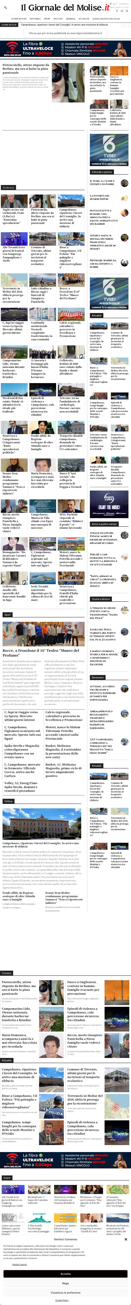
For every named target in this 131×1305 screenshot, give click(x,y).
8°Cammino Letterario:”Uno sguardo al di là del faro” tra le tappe (116, 1201)
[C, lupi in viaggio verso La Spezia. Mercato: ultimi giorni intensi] (14, 314)
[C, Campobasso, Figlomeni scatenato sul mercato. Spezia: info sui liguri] (42, 544)
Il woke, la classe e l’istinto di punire (102, 182)
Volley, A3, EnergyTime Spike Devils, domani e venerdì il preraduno (20, 787)
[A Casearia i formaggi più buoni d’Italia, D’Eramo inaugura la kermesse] (42, 352)
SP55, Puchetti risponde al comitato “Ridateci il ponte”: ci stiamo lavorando (71, 521)
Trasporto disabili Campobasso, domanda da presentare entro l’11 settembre (71, 442)
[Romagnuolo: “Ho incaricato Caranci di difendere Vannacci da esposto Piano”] (14, 544)
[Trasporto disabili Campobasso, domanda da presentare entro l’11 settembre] (71, 427)
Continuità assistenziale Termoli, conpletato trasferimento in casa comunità (41, 331)
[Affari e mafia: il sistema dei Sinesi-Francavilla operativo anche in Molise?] (124, 238)
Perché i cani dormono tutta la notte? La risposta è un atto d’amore (103, 559)
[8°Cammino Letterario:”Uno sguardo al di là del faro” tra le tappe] (117, 1189)
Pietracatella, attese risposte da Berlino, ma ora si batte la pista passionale (26, 69)
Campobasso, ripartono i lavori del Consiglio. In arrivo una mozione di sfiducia (71, 218)
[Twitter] (127, 10)
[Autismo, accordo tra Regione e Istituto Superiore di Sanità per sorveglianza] (124, 689)
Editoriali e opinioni (102, 172)
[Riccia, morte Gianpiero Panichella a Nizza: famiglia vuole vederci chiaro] (14, 506)
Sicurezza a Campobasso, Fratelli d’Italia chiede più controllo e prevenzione (69, 595)
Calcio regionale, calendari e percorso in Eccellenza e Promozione (70, 329)
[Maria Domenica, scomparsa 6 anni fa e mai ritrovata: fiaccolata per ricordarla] (42, 465)
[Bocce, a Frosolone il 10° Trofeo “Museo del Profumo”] (71, 280)
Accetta (66, 1274)
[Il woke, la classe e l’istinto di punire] (124, 183)
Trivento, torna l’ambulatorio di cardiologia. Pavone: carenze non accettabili (70, 404)
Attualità (96, 315)
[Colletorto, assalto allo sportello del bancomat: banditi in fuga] (14, 578)
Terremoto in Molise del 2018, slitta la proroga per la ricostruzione (13, 295)
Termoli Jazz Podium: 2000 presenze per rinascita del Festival (65, 1200)
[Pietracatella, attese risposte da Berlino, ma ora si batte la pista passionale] (68, 82)
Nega (65, 1283)
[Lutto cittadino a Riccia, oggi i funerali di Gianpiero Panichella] (42, 280)
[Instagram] (122, 10)
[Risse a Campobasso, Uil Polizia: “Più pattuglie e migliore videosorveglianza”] (71, 239)
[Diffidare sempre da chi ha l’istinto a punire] (124, 262)
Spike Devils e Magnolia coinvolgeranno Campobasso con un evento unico (21, 751)
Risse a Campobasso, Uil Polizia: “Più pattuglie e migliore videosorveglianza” (71, 257)
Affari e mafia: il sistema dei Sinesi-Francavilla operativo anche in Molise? (103, 242)
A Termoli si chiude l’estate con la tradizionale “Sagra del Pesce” (104, 613)
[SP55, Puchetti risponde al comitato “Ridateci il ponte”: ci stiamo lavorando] (71, 506)
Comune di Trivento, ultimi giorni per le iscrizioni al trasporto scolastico (41, 256)
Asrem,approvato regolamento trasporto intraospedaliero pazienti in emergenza (102, 720)
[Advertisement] (44, 158)
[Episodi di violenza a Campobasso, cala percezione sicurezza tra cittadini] (42, 390)
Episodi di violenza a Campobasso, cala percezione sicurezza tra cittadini (42, 406)
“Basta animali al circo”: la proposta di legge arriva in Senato (103, 581)
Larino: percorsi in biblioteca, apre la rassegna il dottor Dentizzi (11, 1229)
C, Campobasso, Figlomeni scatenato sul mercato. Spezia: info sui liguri (41, 558)
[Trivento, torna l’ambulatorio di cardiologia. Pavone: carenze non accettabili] (71, 390)
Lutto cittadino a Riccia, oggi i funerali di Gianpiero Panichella (41, 295)
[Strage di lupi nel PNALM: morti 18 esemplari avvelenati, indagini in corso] (124, 535)
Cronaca (6, 973)
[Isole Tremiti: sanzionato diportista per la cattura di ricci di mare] (42, 578)
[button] (126, 1239)
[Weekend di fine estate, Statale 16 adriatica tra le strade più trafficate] (14, 390)
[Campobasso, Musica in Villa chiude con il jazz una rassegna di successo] (42, 506)
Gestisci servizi (19, 1264)
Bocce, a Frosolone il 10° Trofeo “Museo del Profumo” (70, 293)
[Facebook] (117, 10)
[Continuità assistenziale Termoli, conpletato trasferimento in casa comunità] (42, 314)
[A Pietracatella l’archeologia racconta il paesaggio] (39, 1217)
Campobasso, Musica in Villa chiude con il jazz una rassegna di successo (42, 521)
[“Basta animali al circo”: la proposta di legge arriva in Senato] (124, 578)
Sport (8, 614)
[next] (129, 25)
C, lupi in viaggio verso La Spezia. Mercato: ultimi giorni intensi (13, 327)
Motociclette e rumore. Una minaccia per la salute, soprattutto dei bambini (104, 217)
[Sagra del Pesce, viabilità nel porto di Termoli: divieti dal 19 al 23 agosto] (124, 632)
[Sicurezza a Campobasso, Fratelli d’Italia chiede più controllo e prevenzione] (71, 578)
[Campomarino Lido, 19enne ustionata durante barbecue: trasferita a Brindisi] (14, 352)
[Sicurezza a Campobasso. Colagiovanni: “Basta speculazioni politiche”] (14, 427)
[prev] (123, 25)
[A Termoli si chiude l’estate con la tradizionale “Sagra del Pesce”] (124, 610)
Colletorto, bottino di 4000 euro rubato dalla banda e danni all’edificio (118, 117)
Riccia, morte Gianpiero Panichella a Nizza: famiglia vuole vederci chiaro (12, 523)
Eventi (7, 1178)
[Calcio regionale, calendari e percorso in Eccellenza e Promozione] (71, 314)
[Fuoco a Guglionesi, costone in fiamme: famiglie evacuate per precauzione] (119, 70)
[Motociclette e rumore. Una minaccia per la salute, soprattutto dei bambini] (124, 213)
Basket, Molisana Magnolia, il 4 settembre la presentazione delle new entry (63, 751)
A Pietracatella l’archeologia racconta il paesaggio (38, 1228)
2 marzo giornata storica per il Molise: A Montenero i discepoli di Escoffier (104, 658)
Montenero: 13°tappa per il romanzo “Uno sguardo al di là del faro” (90, 1201)
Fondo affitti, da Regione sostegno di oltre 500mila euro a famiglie (42, 442)
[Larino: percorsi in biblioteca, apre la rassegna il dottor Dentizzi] (13, 1217)
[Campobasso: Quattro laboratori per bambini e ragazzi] (65, 1217)
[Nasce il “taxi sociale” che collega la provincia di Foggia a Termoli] (71, 465)
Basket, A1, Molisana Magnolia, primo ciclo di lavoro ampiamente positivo (64, 770)
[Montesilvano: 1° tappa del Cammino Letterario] (39, 1189)
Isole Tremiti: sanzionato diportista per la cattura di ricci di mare (41, 593)
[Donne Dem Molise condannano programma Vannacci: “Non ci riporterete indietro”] (14, 465)
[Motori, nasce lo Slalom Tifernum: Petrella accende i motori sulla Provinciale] (71, 544)
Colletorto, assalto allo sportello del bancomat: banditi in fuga (14, 593)
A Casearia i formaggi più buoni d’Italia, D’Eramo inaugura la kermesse (39, 369)
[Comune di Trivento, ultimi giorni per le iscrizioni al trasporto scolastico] (42, 239)
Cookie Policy (62, 1300)
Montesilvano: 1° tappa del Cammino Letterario (38, 1200)
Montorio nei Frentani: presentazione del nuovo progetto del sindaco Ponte (117, 1229)
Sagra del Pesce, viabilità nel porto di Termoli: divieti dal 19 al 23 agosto (103, 634)
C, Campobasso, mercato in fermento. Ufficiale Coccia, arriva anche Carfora (22, 770)
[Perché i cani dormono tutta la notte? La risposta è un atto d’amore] (124, 557)
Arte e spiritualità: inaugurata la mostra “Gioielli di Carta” (90, 1228)
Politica (8, 801)
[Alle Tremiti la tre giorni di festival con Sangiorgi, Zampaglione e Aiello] (14, 239)
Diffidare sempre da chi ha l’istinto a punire (103, 264)
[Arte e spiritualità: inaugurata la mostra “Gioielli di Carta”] (91, 1217)
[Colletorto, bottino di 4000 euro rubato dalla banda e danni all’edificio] (119, 104)
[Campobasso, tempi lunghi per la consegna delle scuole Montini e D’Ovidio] (99, 104)
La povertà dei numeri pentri (99, 197)
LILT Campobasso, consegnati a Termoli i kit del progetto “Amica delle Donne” (101, 746)
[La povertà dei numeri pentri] (124, 198)
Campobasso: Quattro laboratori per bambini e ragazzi (65, 1228)
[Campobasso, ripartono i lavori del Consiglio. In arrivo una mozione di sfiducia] (71, 201)
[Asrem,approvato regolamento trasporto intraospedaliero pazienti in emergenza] (124, 713)
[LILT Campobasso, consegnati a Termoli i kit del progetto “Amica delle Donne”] (124, 742)
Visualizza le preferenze (66, 1292)
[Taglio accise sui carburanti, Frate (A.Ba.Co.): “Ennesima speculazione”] (14, 201)
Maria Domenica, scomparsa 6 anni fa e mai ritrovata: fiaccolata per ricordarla (42, 480)
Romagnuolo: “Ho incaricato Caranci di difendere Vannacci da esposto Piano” (14, 558)
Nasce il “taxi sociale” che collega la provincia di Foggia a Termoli (70, 480)
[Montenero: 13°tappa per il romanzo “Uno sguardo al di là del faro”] (91, 1189)
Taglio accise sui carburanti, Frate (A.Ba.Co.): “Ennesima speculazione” (13, 216)
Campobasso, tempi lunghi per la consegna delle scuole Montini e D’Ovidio (98, 117)
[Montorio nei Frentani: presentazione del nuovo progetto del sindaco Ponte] (117, 1217)
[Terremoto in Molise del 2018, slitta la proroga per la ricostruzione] (14, 280)
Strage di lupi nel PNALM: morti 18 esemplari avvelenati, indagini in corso (104, 538)
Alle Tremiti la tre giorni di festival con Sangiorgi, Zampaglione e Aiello (60, 24)
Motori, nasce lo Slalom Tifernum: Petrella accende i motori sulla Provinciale (71, 558)
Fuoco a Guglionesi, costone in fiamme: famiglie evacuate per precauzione (117, 85)
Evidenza (8, 187)
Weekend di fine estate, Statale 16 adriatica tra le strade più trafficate (13, 404)
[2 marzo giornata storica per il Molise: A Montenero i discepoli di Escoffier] (124, 653)
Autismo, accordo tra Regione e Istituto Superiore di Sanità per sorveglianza (103, 693)
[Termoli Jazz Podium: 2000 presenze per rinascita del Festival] (65, 1189)
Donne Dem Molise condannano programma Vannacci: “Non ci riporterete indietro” (14, 483)
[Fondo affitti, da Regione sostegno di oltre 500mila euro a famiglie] (42, 427)
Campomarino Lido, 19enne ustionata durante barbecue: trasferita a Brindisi (14, 369)
